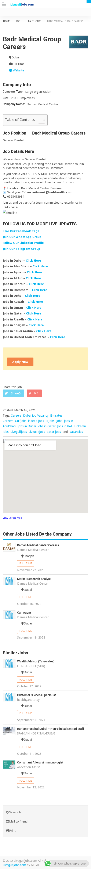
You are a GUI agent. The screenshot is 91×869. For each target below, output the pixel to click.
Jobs (59, 421)
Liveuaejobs (37, 432)
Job (18, 21)
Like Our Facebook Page (21, 231)
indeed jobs (36, 421)
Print (12, 830)
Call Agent (24, 612)
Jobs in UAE (65, 426)
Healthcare (33, 21)
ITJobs (50, 421)
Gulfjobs (20, 421)
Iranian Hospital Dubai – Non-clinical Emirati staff (50, 728)
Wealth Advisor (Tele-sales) (35, 661)
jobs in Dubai (27, 426)
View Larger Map (12, 517)
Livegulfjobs (18, 432)
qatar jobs (54, 432)
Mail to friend (18, 821)
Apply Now (20, 362)
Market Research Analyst (34, 579)
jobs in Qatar (46, 426)
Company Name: (14, 104)
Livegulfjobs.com (14, 865)
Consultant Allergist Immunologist (40, 762)
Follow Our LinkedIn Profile (23, 243)
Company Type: (13, 91)
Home (6, 21)
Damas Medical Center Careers (38, 545)
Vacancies (76, 432)
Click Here (34, 260)
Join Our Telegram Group (21, 249)
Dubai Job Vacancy (35, 415)
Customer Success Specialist (36, 695)
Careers (16, 415)
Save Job (15, 812)
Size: (6, 98)
